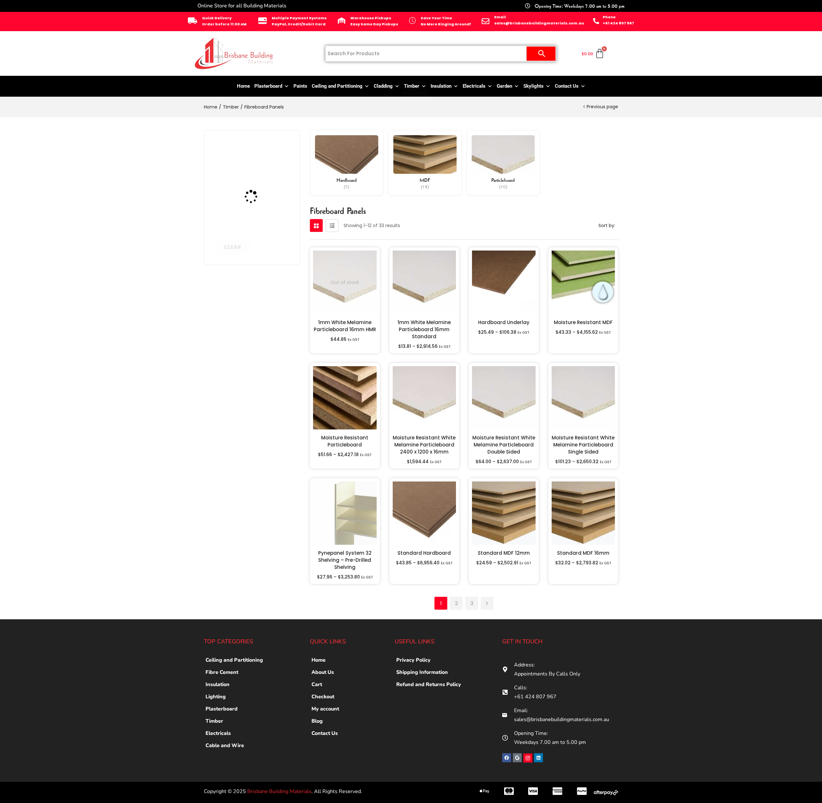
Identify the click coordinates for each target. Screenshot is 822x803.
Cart (316, 684)
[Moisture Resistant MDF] (583, 282)
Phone (609, 17)
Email (500, 17)
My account (325, 708)
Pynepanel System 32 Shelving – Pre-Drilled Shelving (345, 560)
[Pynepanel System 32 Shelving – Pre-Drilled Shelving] (345, 513)
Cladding (383, 86)
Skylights (533, 86)
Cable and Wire (225, 745)
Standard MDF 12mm (504, 553)
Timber (411, 86)
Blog (317, 721)
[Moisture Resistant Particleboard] (345, 398)
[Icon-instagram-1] (527, 758)
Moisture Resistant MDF (583, 322)
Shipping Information (422, 672)
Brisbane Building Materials (279, 791)
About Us (322, 672)
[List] (332, 225)
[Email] (485, 21)
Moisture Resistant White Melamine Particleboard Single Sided (583, 444)
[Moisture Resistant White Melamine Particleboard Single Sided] (583, 398)
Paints (300, 86)
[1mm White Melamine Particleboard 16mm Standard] (424, 282)
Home (243, 86)
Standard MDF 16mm (583, 553)
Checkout (322, 696)
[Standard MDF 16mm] (583, 513)
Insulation (441, 86)
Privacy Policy (413, 660)
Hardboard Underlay (503, 322)
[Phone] (596, 21)
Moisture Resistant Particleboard (344, 441)
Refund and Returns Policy (428, 684)
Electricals (474, 86)
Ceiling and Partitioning (337, 86)
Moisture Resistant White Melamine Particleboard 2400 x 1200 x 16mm (424, 444)
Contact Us (567, 86)
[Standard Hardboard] (424, 513)
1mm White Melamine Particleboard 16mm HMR (345, 326)
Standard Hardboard (424, 553)
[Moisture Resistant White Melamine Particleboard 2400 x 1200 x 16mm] (424, 398)
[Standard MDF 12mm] (504, 513)
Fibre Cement (222, 672)
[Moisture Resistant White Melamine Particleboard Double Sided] (504, 398)
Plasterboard (268, 86)
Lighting (216, 696)
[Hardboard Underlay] (504, 282)
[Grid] (316, 225)
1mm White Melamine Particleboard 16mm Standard (424, 329)
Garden (504, 86)
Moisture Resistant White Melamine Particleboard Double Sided (503, 444)
